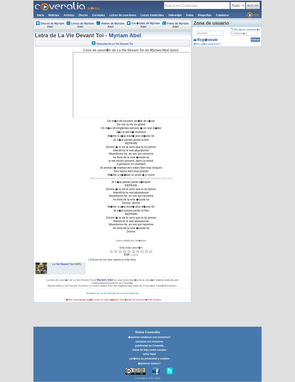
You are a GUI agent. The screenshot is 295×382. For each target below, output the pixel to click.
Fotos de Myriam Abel (178, 25)
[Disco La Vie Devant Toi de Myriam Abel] (41, 264)
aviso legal (149, 354)
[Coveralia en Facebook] (155, 371)
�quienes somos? (149, 363)
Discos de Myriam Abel (52, 25)
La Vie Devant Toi (62, 264)
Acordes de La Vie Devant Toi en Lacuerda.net (112, 293)
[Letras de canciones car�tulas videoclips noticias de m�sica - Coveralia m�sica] (60, 3)
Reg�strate (207, 40)
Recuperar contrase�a (247, 29)
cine (256, 15)
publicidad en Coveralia (149, 345)
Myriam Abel (125, 35)
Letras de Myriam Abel (82, 25)
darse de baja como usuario (149, 349)
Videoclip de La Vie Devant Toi (114, 43)
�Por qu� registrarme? (207, 44)
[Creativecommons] (135, 371)
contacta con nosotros (149, 341)
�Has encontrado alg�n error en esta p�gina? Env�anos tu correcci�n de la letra (113, 299)
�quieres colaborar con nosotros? (149, 337)
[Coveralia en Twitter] (169, 371)
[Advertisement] (53, 118)
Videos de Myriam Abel (112, 25)
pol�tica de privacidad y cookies (149, 358)
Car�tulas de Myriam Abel (145, 25)
